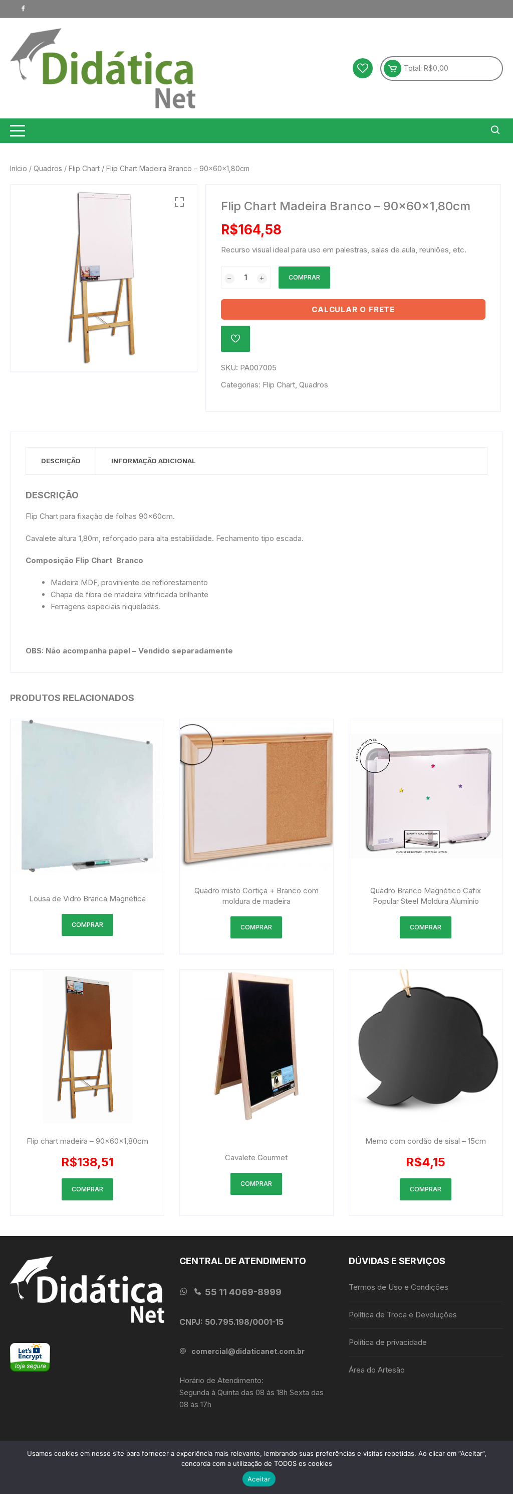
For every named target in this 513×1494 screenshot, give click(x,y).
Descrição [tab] (61, 461)
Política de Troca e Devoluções (403, 1314)
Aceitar (259, 1479)
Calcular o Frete (353, 309)
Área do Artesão (377, 1370)
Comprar (304, 277)
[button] (179, 202)
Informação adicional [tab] (153, 461)
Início (18, 168)
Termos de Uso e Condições (398, 1287)
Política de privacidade (388, 1342)
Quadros (48, 168)
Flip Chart (84, 168)
